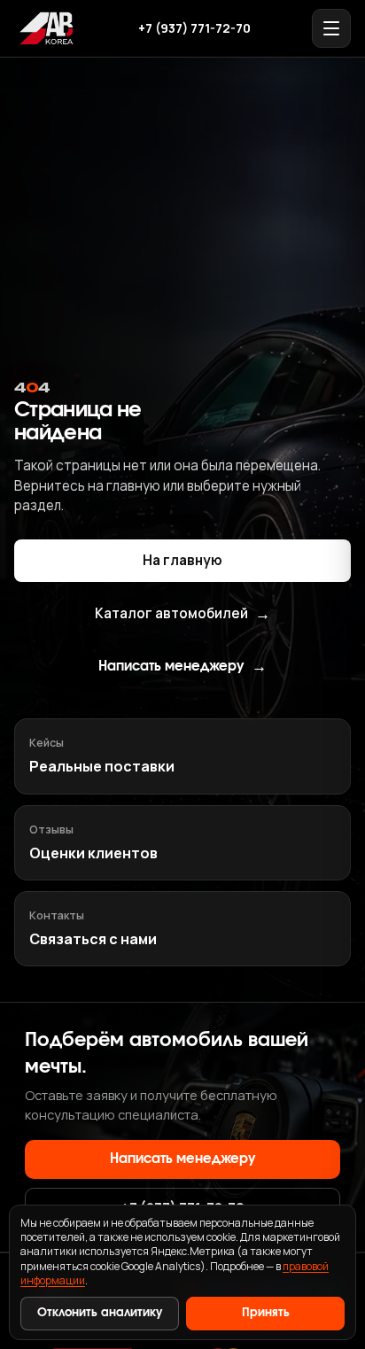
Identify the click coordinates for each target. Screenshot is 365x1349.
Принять (266, 1313)
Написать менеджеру (182, 667)
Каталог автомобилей (182, 613)
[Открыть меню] (331, 28)
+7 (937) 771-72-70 (194, 27)
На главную (182, 560)
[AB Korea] (46, 28)
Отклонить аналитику (99, 1313)
